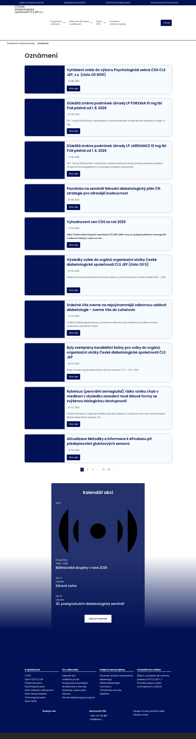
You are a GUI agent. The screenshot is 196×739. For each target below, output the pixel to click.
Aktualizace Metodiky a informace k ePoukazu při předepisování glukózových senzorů (109, 441)
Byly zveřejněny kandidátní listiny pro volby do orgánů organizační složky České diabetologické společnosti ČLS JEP (116, 352)
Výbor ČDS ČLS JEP (34, 679)
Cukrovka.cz (106, 686)
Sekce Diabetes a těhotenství (39, 690)
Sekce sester (31, 701)
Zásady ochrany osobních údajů (149, 711)
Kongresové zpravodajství (75, 682)
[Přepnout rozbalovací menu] (64, 23)
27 (103, 469)
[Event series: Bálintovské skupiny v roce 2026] (70, 563)
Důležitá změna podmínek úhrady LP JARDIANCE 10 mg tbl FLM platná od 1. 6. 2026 (116, 148)
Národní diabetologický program (78, 697)
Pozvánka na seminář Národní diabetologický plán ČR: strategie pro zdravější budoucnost (114, 191)
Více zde (73, 88)
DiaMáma (104, 693)
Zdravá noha (66, 586)
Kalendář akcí (68, 675)
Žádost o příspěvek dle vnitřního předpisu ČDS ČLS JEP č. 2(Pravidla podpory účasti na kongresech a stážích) (153, 681)
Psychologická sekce (35, 686)
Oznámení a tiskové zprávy (21, 43)
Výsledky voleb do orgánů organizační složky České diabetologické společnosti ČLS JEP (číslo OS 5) (112, 262)
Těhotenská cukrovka (110, 690)
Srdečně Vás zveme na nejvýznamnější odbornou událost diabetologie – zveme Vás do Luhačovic (116, 307)
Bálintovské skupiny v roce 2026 (81, 567)
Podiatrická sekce (33, 682)
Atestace (66, 693)
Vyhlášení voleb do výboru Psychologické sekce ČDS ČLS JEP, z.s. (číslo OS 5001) (116, 72)
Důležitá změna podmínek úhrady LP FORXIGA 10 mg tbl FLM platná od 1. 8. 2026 (114, 105)
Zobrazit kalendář (98, 618)
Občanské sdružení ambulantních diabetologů (116, 677)
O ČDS (28, 675)
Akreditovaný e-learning (74, 686)
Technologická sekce (35, 697)
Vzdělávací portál (70, 679)
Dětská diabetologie (110, 682)
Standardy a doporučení (74, 690)
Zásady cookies (140, 714)
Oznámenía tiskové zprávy (117, 23)
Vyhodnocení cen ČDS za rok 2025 (96, 221)
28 (108, 469)
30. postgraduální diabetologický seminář (90, 604)
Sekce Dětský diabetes (36, 693)
